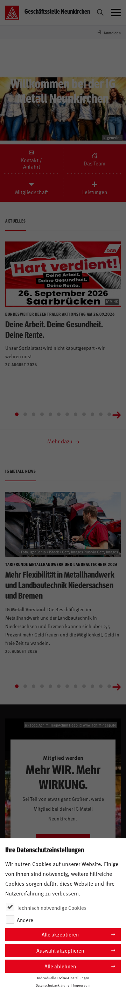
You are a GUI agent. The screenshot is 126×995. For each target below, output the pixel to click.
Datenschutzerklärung (52, 985)
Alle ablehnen (60, 966)
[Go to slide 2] (25, 414)
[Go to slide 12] (109, 414)
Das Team (94, 163)
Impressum (81, 985)
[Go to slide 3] (33, 414)
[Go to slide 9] (84, 414)
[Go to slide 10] (92, 414)
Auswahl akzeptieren (60, 950)
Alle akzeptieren (60, 934)
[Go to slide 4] (42, 414)
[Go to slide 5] (50, 414)
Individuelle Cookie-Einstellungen (63, 977)
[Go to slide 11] (101, 414)
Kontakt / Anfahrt (32, 163)
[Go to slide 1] (17, 414)
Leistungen (94, 192)
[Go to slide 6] (59, 414)
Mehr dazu (60, 441)
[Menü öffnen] (116, 12)
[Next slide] (116, 414)
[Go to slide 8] (75, 414)
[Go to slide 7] (67, 414)
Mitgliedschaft (31, 192)
